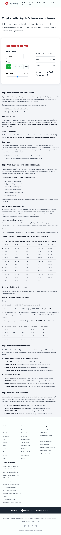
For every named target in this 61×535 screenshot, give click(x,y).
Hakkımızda (6, 518)
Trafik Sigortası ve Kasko (46, 453)
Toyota (5, 455)
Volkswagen (6, 436)
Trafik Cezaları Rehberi (45, 450)
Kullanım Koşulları (39, 518)
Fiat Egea (23, 448)
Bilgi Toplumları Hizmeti (51, 518)
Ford (4, 452)
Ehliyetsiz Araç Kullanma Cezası (11, 481)
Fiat (4, 429)
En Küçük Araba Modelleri (9, 499)
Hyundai (5, 442)
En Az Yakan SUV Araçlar (9, 490)
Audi (4, 458)
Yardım (34, 521)
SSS (38, 521)
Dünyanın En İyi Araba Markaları (11, 484)
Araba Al (24, 3)
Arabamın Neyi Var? (45, 444)
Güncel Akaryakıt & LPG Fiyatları (47, 447)
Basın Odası (19, 518)
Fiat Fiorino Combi (25, 452)
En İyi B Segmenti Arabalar (10, 487)
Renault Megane (25, 439)
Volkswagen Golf (25, 445)
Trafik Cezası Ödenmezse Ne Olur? (12, 502)
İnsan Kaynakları (28, 518)
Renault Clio (24, 433)
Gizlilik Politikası (26, 521)
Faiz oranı (10, 73)
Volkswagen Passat (26, 429)
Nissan (5, 445)
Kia (4, 439)
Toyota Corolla (25, 442)
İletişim (13, 518)
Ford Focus (24, 436)
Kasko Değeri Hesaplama (46, 441)
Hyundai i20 (24, 458)
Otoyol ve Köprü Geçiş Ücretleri (10, 472)
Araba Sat (31, 3)
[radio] (8, 66)
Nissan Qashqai (25, 455)
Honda (4, 448)
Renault (5, 433)
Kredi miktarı (11, 51)
